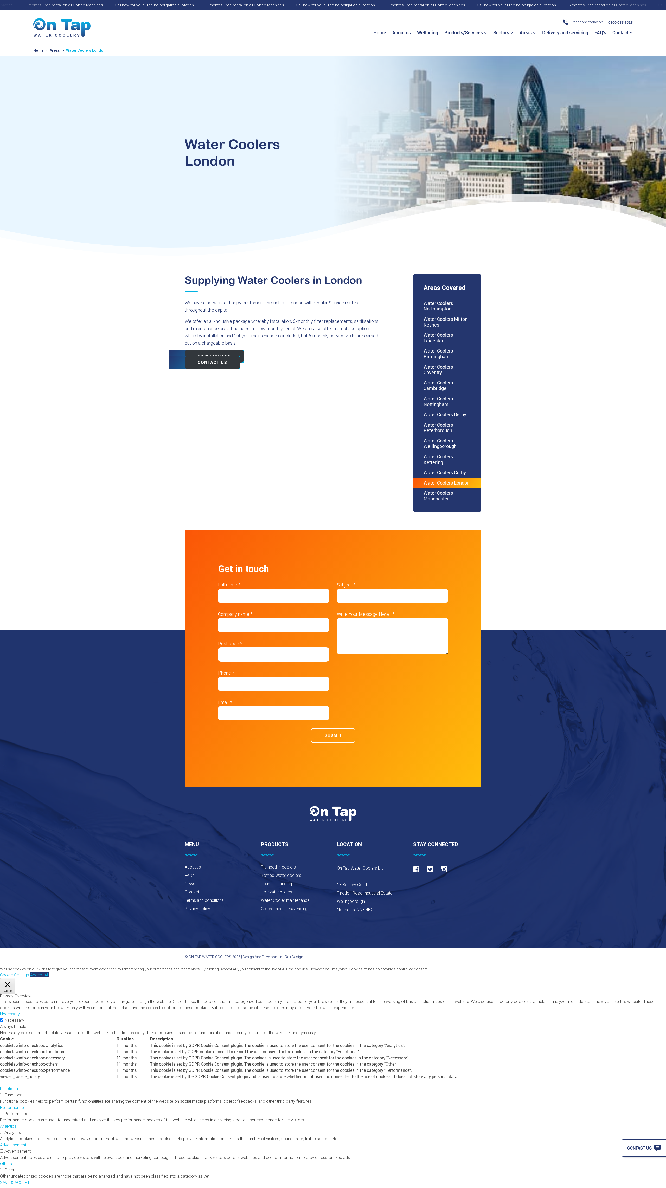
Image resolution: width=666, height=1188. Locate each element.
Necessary (14, 1020)
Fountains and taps (278, 883)
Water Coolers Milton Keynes (446, 322)
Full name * (229, 585)
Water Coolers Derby (445, 414)
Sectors (501, 32)
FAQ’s (600, 32)
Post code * (230, 643)
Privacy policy (197, 908)
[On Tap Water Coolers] (62, 28)
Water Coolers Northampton (438, 306)
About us (401, 32)
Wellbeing (427, 32)
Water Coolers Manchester (438, 496)
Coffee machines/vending (284, 908)
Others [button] (6, 1163)
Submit (333, 735)
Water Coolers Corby (445, 472)
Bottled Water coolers (281, 875)
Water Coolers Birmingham (438, 354)
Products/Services (464, 32)
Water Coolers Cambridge (438, 385)
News (190, 883)
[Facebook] (416, 869)
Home (379, 32)
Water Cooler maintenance (285, 900)
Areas (526, 32)
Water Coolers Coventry (438, 370)
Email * (225, 702)
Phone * (226, 673)
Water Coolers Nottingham (438, 401)
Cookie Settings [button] (14, 974)
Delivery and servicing (565, 32)
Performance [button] (12, 1107)
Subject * (346, 585)
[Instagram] (444, 869)
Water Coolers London (447, 483)
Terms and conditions (204, 900)
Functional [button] (9, 1088)
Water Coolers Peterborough (438, 428)
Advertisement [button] (13, 1145)
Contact (621, 32)
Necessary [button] (10, 1013)
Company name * (235, 614)
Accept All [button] (39, 974)
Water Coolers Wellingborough (440, 443)
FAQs (189, 875)
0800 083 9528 (620, 22)
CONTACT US (212, 362)
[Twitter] (430, 869)
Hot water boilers (276, 892)
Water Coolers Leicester (438, 338)
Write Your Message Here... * (365, 614)
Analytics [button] (8, 1126)
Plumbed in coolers (278, 867)
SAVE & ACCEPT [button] (15, 1182)
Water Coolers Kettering (438, 459)
